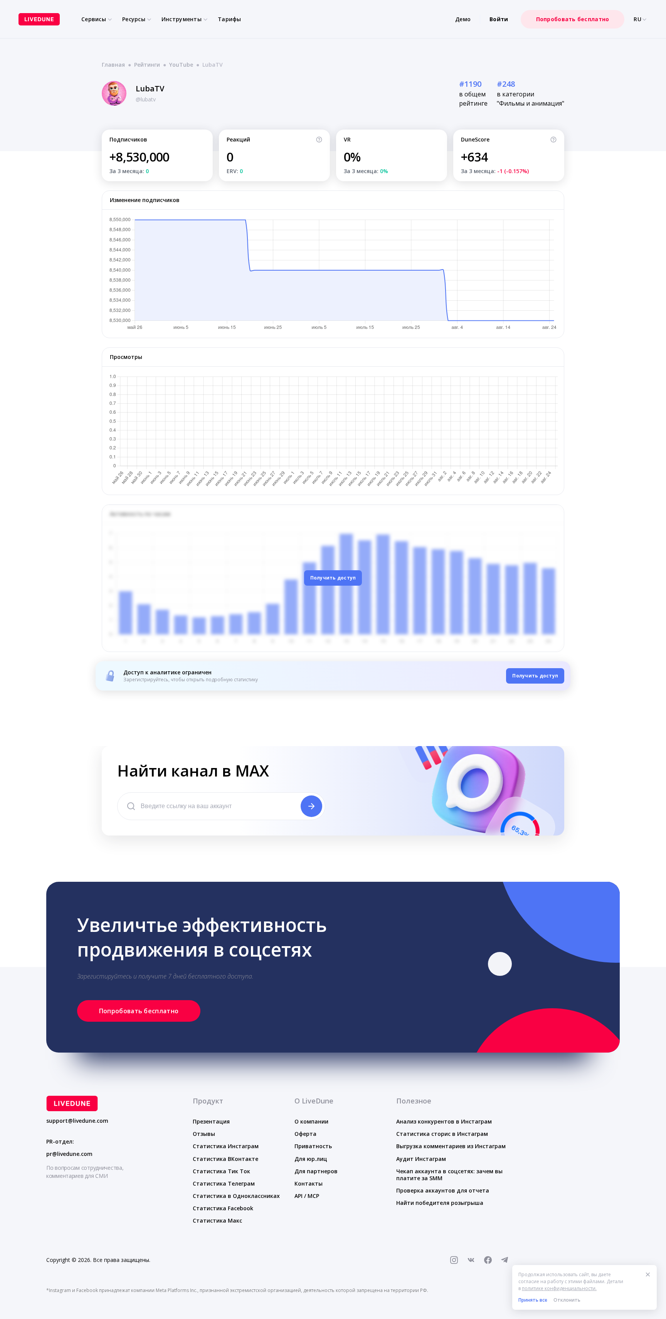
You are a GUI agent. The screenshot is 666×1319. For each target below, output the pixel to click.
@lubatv (146, 99)
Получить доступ (333, 577)
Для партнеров (316, 1171)
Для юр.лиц (310, 1158)
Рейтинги (147, 64)
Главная (113, 64)
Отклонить (566, 1300)
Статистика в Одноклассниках (236, 1195)
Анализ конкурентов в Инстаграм (444, 1121)
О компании (311, 1121)
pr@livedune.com (69, 1154)
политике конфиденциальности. (559, 1288)
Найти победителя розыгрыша (439, 1202)
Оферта (305, 1133)
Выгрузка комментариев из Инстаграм (451, 1146)
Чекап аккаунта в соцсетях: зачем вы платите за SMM (449, 1174)
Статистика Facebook (223, 1208)
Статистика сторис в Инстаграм (442, 1133)
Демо (463, 19)
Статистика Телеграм (224, 1183)
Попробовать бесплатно (572, 19)
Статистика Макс (217, 1220)
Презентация (211, 1121)
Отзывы (204, 1133)
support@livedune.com (77, 1121)
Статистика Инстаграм (226, 1146)
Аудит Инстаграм (421, 1158)
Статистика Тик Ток (221, 1171)
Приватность (313, 1146)
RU (637, 19)
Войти (498, 19)
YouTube (181, 64)
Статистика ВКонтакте (225, 1158)
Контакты (308, 1183)
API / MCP (306, 1195)
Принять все (532, 1300)
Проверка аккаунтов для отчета (442, 1190)
